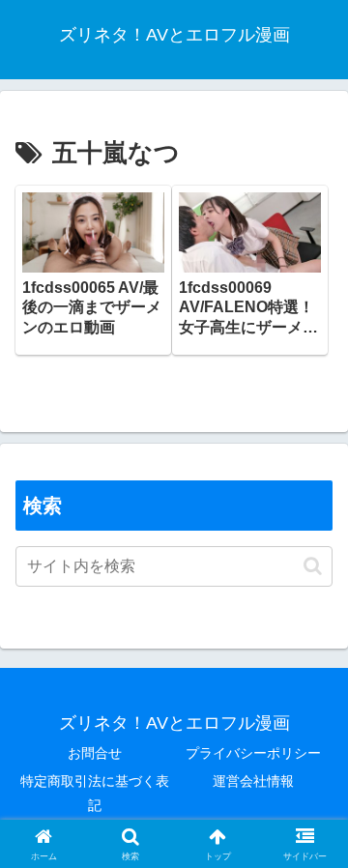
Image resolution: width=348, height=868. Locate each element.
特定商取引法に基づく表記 (94, 793)
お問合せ (95, 753)
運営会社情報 (253, 781)
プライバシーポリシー (253, 753)
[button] (313, 566)
